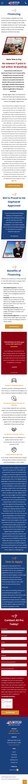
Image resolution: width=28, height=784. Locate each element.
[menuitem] (14, 752)
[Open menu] (2, 3)
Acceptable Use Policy (8, 696)
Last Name (4, 635)
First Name (4, 629)
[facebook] (14, 770)
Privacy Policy (4, 779)
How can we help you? (7, 669)
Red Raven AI (16, 779)
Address (3, 655)
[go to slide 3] (13, 372)
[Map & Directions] (14, 745)
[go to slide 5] (15, 372)
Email (2, 649)
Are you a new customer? (8, 662)
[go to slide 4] (14, 372)
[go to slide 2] (12, 372)
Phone (3, 642)
